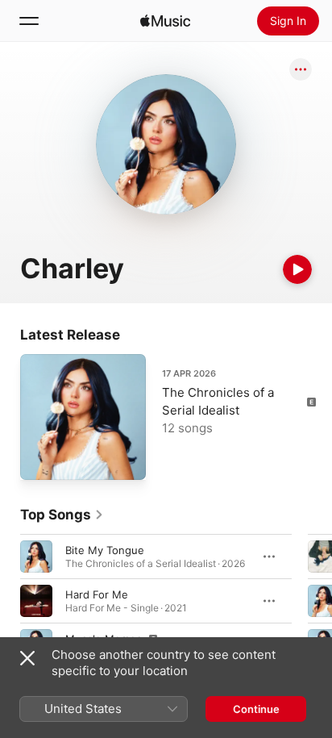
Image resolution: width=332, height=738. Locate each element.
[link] (62, 514)
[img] (165, 21)
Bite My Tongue (104, 550)
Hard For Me (96, 594)
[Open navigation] (29, 21)
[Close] (27, 658)
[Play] (297, 269)
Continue (256, 709)
